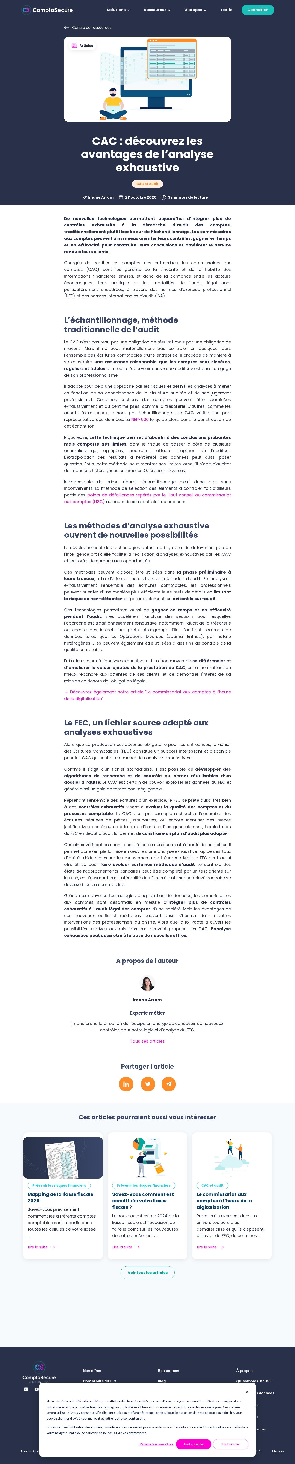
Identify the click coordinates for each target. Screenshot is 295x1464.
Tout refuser (230, 1444)
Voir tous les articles (148, 1272)
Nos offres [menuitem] (92, 1371)
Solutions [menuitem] (116, 9)
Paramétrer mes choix (157, 1444)
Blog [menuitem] (162, 1381)
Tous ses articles (147, 1041)
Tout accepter (193, 1444)
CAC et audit (147, 184)
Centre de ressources (92, 27)
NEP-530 (140, 419)
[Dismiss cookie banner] (246, 1393)
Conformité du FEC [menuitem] (99, 1381)
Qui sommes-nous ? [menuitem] (253, 1381)
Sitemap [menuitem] (278, 1451)
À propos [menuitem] (193, 9)
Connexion (257, 9)
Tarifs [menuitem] (226, 9)
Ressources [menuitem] (155, 9)
